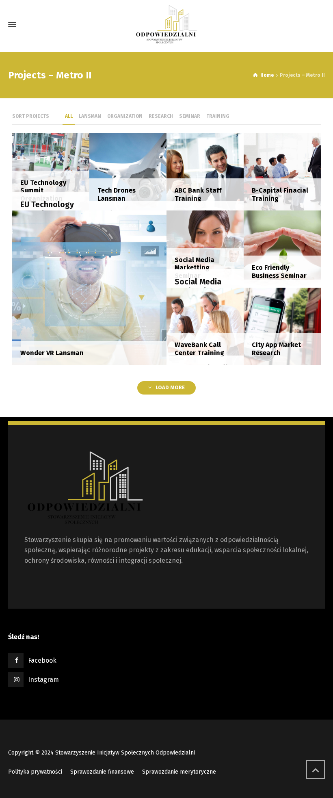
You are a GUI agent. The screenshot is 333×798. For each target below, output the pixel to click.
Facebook (42, 660)
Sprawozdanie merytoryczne (179, 771)
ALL (69, 116)
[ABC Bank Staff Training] (205, 171)
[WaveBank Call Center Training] (205, 326)
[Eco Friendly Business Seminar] (282, 248)
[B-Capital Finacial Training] (282, 171)
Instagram (43, 679)
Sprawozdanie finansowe (102, 771)
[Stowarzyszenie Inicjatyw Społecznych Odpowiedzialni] (166, 24)
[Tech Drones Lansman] (127, 171)
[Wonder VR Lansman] (89, 287)
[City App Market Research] (282, 326)
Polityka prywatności (35, 771)
